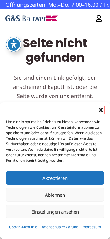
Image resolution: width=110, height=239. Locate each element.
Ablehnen (55, 195)
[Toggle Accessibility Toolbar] (13, 44)
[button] (101, 110)
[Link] (99, 18)
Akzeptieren (55, 178)
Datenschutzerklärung (59, 227)
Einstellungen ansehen (55, 212)
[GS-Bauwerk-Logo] (32, 18)
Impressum (91, 227)
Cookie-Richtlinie (23, 227)
